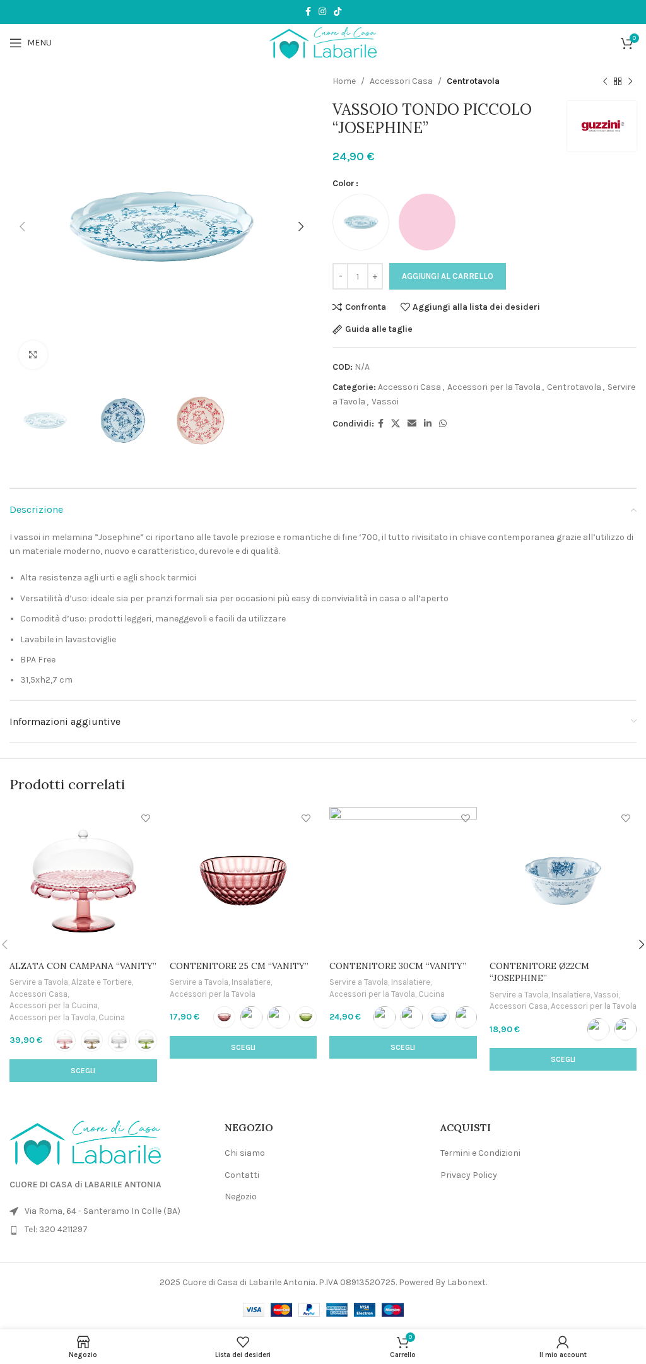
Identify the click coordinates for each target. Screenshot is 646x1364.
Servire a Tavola (38, 982)
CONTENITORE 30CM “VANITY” (397, 966)
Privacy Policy (468, 1175)
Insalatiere (251, 982)
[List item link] (107, 1230)
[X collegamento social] (395, 424)
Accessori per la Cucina (53, 1005)
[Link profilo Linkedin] (427, 424)
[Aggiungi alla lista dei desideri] (146, 818)
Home (344, 81)
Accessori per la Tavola (494, 387)
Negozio (241, 1196)
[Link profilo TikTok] (337, 12)
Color (343, 183)
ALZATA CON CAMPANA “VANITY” (82, 966)
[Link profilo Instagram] (322, 12)
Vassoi (385, 401)
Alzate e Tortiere (101, 982)
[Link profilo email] (412, 424)
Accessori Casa (401, 81)
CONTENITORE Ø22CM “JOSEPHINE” (539, 972)
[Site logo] (322, 42)
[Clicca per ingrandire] (33, 355)
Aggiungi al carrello (447, 276)
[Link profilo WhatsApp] (442, 424)
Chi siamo (245, 1153)
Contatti (242, 1175)
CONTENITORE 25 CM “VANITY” (239, 966)
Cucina (111, 1017)
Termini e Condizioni (480, 1153)
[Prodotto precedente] (605, 81)
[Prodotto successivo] (630, 81)
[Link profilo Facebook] (308, 12)
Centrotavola (473, 81)
